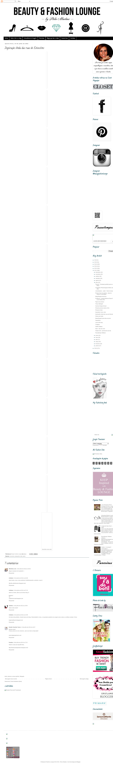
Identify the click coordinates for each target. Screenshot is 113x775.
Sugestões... (98, 320)
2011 (95, 270)
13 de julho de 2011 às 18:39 (21, 578)
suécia (24, 556)
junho (97, 335)
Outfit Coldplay (98, 326)
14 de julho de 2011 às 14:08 (21, 615)
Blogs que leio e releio (53, 38)
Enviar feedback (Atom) (16, 681)
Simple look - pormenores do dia (103, 330)
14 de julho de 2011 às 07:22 (21, 590)
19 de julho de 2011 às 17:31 (21, 642)
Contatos (72, 38)
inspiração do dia (18, 556)
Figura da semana (99, 301)
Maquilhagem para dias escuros (103, 318)
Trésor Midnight (99, 304)
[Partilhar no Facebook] (35, 554)
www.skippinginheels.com (15, 635)
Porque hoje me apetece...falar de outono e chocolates (103, 293)
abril (97, 339)
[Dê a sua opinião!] (32, 554)
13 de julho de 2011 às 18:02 (24, 568)
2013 (95, 266)
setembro (98, 278)
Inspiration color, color (100, 312)
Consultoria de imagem (30, 38)
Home (6, 38)
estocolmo (12, 556)
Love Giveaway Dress (106, 504)
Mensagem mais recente (11, 679)
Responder (11, 573)
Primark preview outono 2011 (102, 308)
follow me (97, 434)
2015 (95, 262)
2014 (95, 264)
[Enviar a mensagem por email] (30, 554)
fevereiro (98, 343)
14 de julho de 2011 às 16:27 (28, 627)
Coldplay (97, 324)
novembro (98, 274)
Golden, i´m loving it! (106, 547)
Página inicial (48, 679)
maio (97, 337)
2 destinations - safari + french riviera (104, 291)
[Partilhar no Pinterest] (37, 554)
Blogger (78, 762)
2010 (95, 348)
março (97, 341)
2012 (95, 268)
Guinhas (11, 605)
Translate (104, 445)
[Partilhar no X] (33, 554)
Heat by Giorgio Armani (100, 306)
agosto (97, 280)
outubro (97, 276)
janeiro (97, 345)
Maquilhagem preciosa (100, 296)
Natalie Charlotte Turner (15, 627)
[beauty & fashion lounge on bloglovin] (100, 398)
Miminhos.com (12, 568)
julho (97, 282)
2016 (95, 260)
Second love (64, 38)
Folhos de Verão (99, 316)
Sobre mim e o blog (16, 38)
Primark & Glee (99, 310)
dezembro (98, 272)
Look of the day (99, 322)
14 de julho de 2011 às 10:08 (20, 605)
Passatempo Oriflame (100, 332)
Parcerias (41, 38)
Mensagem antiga (84, 679)
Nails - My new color (100, 328)
